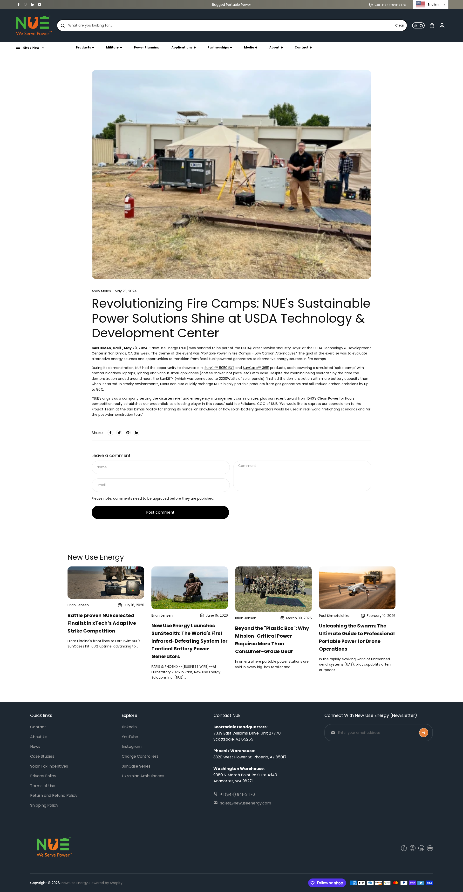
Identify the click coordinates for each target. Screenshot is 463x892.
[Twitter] (119, 433)
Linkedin (129, 727)
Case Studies (42, 756)
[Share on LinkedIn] (136, 433)
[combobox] (431, 4)
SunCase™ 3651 (256, 367)
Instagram (132, 746)
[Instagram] (25, 4)
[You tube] (39, 4)
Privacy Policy (43, 776)
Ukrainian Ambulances (143, 776)
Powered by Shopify (106, 882)
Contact (38, 727)
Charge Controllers (140, 756)
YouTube (130, 737)
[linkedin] (32, 4)
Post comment (160, 512)
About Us (38, 737)
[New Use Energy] (34, 25)
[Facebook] (18, 4)
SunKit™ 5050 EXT (219, 367)
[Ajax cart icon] (432, 25)
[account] (442, 25)
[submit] (423, 732)
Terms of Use (42, 786)
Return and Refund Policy (53, 795)
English (433, 4)
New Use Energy (74, 882)
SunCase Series (136, 766)
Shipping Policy (44, 805)
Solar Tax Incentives (49, 766)
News (35, 746)
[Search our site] (63, 25)
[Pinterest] (128, 433)
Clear (399, 25)
